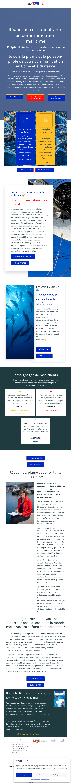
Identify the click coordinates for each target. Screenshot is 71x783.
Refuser (41, 775)
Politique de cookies (35, 779)
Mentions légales (45, 779)
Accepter (23, 775)
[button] (67, 761)
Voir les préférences (58, 775)
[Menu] (42, 3)
